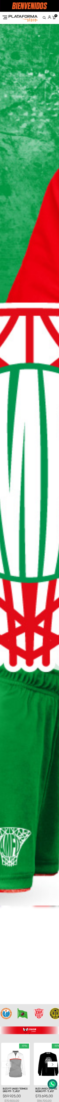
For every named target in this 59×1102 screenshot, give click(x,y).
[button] (52, 1064)
